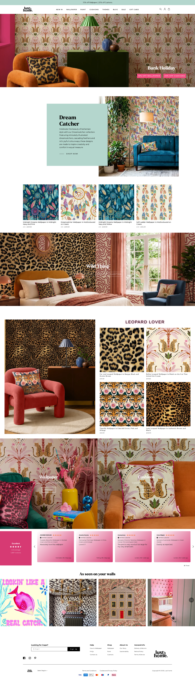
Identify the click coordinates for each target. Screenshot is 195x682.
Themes (105, 9)
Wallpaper (71, 9)
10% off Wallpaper (149, 76)
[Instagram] (30, 659)
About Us (124, 645)
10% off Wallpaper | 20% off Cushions (97, 2)
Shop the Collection (108, 274)
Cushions (94, 9)
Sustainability (124, 651)
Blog (115, 9)
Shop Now (146, 490)
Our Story (123, 648)
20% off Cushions (174, 76)
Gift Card (134, 9)
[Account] (165, 10)
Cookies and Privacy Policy (108, 670)
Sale (124, 9)
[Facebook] (24, 659)
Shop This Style (83, 274)
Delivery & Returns (140, 648)
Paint (83, 9)
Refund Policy (138, 651)
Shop (109, 645)
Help (92, 645)
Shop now (49, 490)
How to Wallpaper (96, 648)
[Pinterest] (35, 659)
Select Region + (42, 670)
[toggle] (161, 9)
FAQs (92, 651)
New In (59, 9)
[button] (34, 546)
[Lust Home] (28, 11)
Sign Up (73, 649)
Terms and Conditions (89, 670)
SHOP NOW (72, 154)
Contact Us (93, 654)
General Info (139, 645)
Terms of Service (139, 654)
